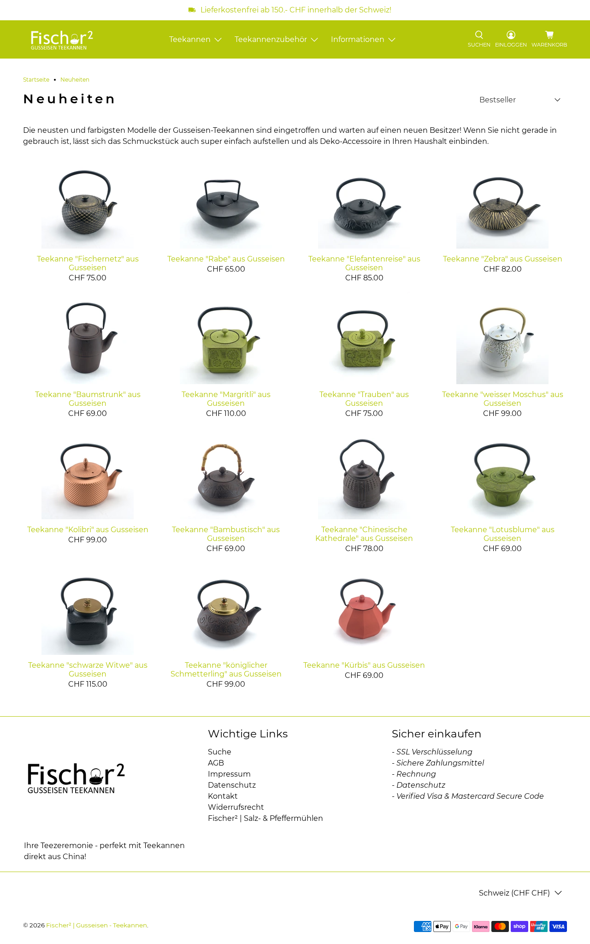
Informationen (357, 39)
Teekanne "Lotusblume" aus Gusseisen (503, 534)
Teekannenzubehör (271, 39)
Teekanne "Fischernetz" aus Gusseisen (88, 263)
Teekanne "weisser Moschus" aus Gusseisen (502, 399)
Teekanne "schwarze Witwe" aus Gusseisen (88, 669)
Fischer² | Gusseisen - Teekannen (96, 925)
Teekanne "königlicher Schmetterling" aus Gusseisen (226, 669)
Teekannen (190, 39)
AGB (216, 763)
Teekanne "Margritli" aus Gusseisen (226, 399)
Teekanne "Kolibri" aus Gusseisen (87, 529)
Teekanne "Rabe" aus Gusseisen (226, 259)
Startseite (36, 80)
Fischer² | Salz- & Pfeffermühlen (265, 818)
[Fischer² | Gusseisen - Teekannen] (62, 39)
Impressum (229, 774)
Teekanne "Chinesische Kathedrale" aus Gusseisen (364, 534)
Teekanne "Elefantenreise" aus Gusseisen (364, 263)
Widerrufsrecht (236, 807)
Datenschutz (232, 785)
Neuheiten (74, 80)
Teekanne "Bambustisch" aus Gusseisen (226, 534)
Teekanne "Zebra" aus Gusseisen (502, 259)
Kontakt (223, 796)
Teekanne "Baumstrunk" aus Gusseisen (88, 399)
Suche (219, 752)
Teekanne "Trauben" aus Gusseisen (364, 399)
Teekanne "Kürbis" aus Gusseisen (364, 665)
